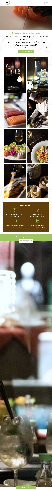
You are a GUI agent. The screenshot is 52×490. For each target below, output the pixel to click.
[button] (15, 75)
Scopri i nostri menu (26, 52)
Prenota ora (26, 487)
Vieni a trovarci (26, 241)
